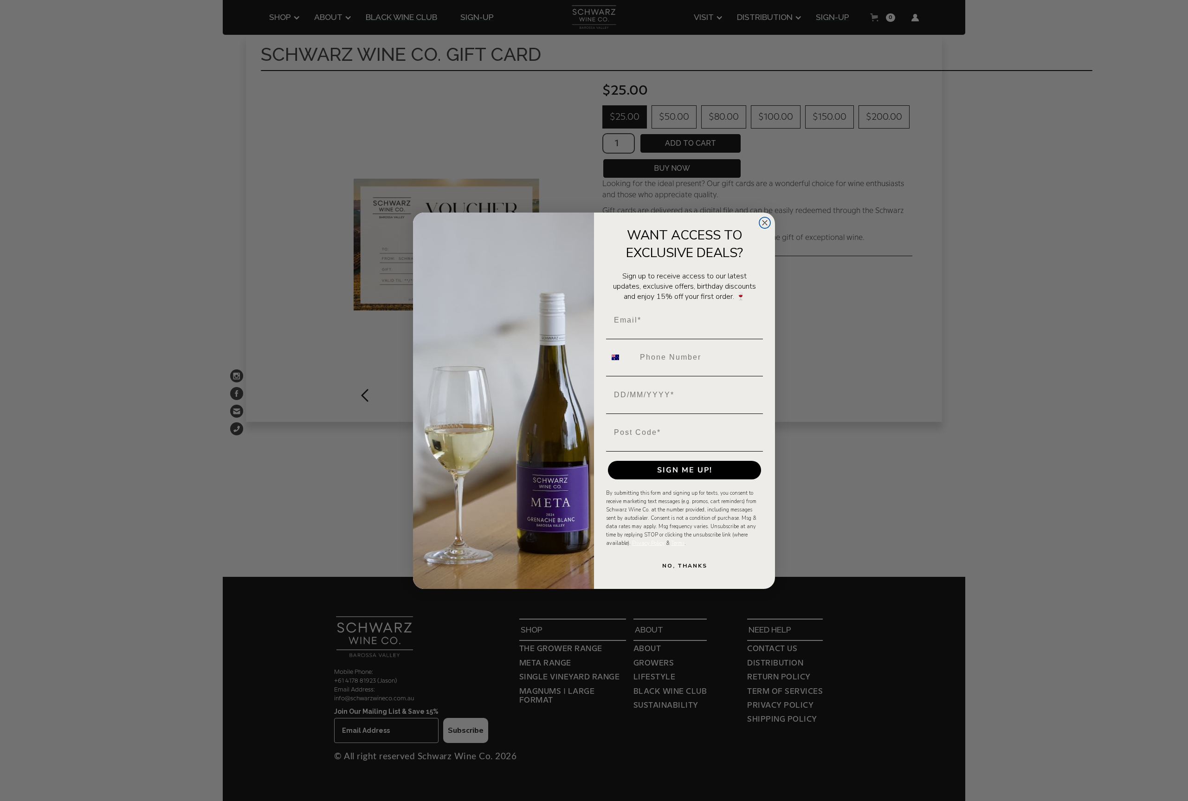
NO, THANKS (684, 565)
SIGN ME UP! (684, 470)
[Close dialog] (764, 222)
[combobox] (621, 357)
